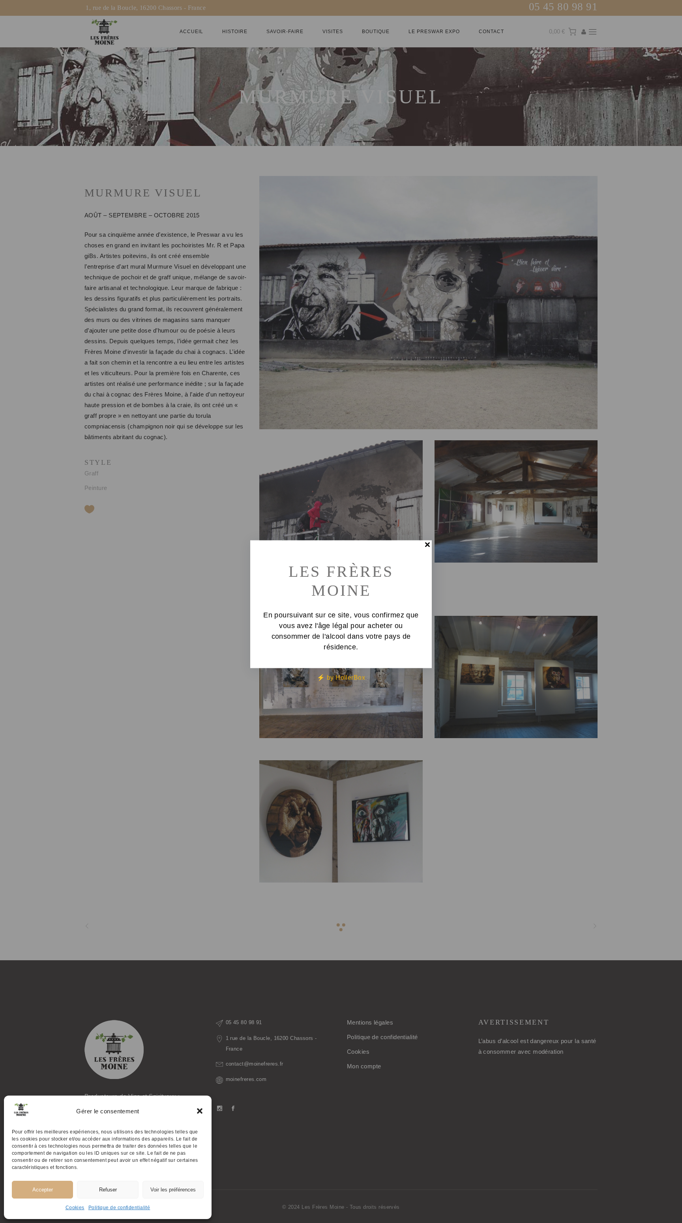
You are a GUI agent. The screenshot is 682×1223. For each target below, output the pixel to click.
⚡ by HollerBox (341, 677)
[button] (200, 1111)
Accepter (42, 1190)
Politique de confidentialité (119, 1207)
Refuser (108, 1190)
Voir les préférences (173, 1190)
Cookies (75, 1207)
